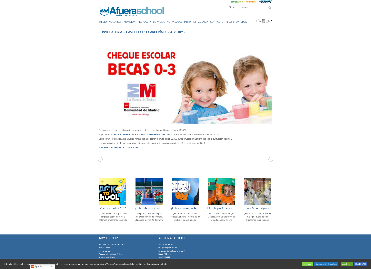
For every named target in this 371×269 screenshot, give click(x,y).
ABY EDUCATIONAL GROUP (111, 244)
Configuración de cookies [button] (326, 264)
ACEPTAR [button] (346, 264)
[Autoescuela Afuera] (265, 1)
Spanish (38, 266)
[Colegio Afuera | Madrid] (132, 12)
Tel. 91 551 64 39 (165, 244)
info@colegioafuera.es (167, 248)
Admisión (130, 21)
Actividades (174, 21)
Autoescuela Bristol (107, 257)
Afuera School (104, 251)
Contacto (216, 21)
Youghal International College (111, 254)
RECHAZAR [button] (360, 264)
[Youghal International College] (251, 1)
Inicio (103, 21)
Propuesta (144, 21)
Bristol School (104, 248)
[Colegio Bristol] (237, 1)
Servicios (159, 21)
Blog (244, 21)
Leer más (307, 264)
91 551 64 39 (232, 21)
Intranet (190, 21)
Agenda (203, 21)
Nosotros (115, 21)
